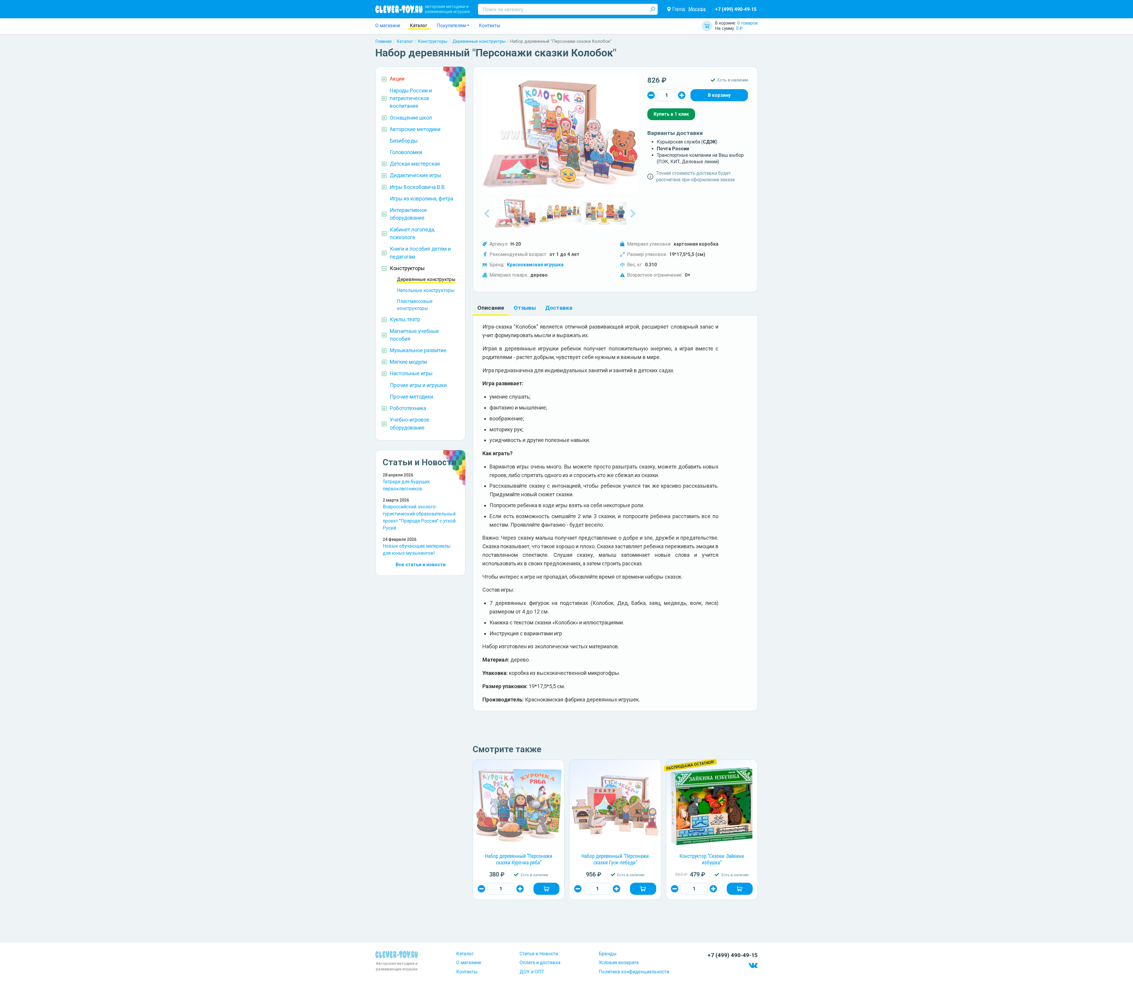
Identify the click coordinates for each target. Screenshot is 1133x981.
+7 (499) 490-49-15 (736, 9)
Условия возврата (618, 962)
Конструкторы (432, 41)
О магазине (387, 25)
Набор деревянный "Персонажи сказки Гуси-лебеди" (615, 859)
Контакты (489, 25)
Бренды (608, 953)
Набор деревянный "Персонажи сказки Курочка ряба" (518, 859)
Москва (696, 9)
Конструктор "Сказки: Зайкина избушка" (712, 859)
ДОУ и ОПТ (532, 972)
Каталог (418, 25)
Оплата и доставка (540, 962)
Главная (383, 41)
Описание (490, 307)
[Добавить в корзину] (546, 889)
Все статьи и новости (421, 564)
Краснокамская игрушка (535, 264)
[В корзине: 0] (719, 95)
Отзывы (525, 307)
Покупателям (451, 25)
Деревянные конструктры (478, 41)
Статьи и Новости (539, 953)
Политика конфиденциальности (634, 972)
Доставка (558, 307)
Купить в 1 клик (671, 114)
